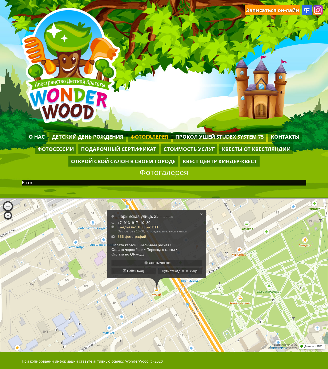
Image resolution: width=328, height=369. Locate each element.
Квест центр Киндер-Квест (220, 161)
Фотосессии (55, 149)
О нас (37, 136)
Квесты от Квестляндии (256, 149)
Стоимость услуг (189, 149)
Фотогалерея (149, 136)
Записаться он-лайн (272, 10)
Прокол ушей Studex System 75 (219, 136)
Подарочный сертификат (118, 149)
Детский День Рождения (87, 136)
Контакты (285, 136)
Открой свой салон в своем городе (123, 161)
